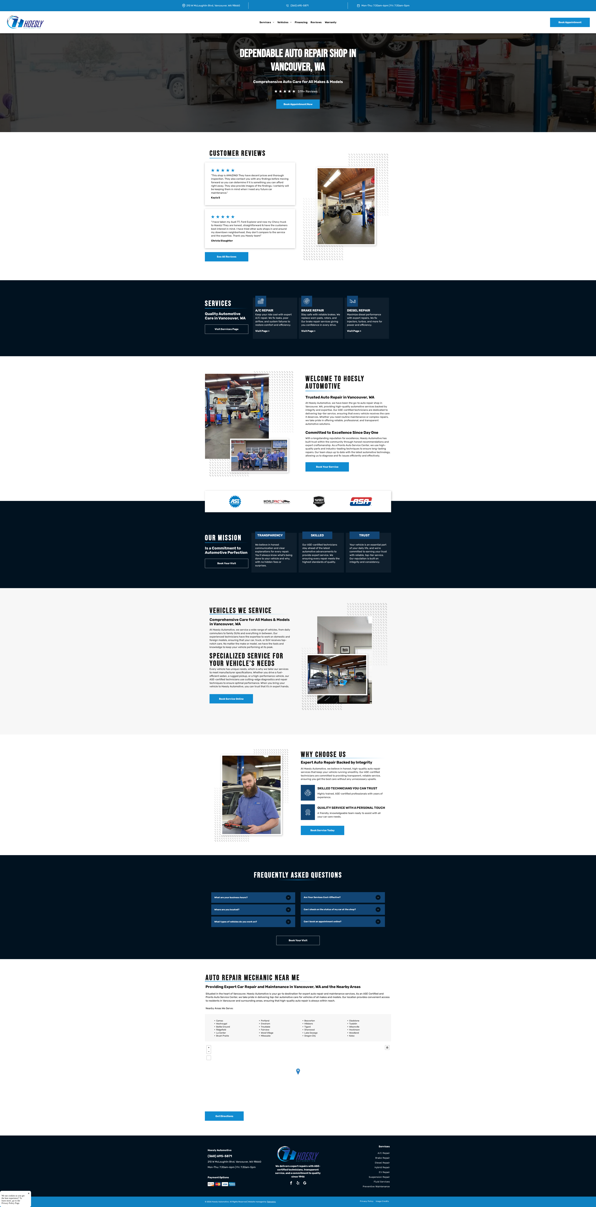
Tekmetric (271, 1202)
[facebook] (291, 1183)
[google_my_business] (304, 1183)
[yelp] (298, 1183)
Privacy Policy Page (10, 1203)
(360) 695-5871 (300, 5)
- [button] (209, 1052)
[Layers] (387, 1048)
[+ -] (298, 1075)
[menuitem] (267, 22)
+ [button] (209, 1048)
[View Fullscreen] (209, 1058)
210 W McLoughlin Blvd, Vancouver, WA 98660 (213, 5)
